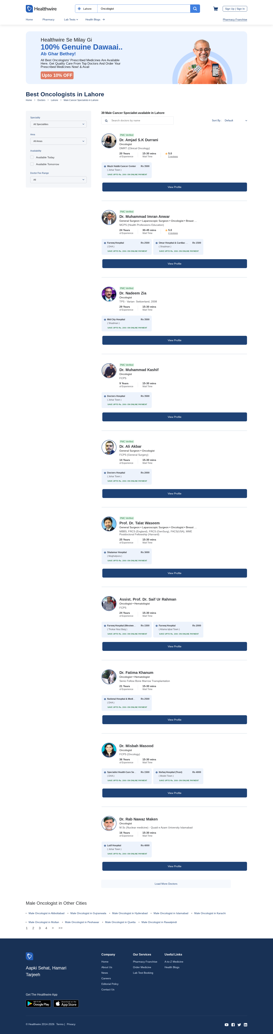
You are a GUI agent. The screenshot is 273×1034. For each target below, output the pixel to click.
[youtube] (227, 1024)
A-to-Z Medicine (174, 961)
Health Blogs (92, 19)
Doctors (41, 100)
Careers (106, 978)
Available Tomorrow (47, 164)
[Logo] (29, 956)
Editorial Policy (109, 983)
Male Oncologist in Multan (44, 922)
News (104, 972)
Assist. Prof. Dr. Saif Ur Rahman (147, 599)
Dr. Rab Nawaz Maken (138, 819)
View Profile (174, 187)
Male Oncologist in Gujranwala (88, 913)
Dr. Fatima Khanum (136, 673)
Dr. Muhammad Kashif (139, 370)
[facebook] (233, 1024)
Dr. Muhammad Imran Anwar (144, 216)
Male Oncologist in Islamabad (171, 913)
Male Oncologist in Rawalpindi (159, 922)
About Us (106, 967)
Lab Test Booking (143, 972)
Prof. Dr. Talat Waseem (139, 523)
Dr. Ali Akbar (130, 446)
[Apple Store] (66, 1003)
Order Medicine (142, 967)
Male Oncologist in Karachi (210, 913)
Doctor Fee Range (39, 173)
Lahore (54, 100)
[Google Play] (38, 1003)
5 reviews (173, 156)
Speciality (35, 117)
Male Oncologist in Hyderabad (130, 913)
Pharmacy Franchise (235, 19)
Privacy (71, 1024)
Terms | (60, 1024)
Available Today (45, 157)
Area (32, 134)
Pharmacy (48, 19)
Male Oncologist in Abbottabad (46, 913)
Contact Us (107, 989)
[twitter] (239, 1024)
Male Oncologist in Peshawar (82, 922)
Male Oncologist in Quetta (120, 922)
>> (60, 928)
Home (29, 19)
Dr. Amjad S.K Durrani (138, 140)
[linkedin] (245, 1024)
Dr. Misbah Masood (136, 746)
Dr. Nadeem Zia (132, 293)
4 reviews (173, 233)
